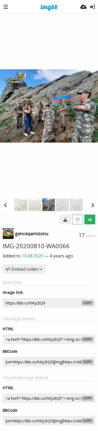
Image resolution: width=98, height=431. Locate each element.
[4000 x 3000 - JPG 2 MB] (65, 219)
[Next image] (92, 205)
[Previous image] (5, 205)
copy (87, 302)
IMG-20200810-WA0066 (36, 246)
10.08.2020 (32, 256)
